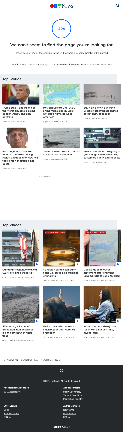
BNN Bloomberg (12, 413)
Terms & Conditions (72, 395)
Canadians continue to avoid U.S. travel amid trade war (19, 271)
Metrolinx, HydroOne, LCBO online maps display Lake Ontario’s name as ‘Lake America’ (59, 112)
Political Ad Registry (73, 399)
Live (110, 64)
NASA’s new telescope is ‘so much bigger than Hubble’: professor (59, 329)
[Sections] (5, 6)
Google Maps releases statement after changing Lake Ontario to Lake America (102, 272)
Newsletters (46, 360)
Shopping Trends (79, 64)
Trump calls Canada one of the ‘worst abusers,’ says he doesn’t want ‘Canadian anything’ (18, 112)
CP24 (6, 410)
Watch (32, 64)
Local (13, 64)
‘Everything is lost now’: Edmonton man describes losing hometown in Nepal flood (17, 331)
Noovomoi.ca (69, 413)
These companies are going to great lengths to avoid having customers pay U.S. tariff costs (102, 154)
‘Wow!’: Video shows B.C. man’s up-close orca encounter (61, 153)
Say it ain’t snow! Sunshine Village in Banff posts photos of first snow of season (101, 110)
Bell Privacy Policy (72, 391)
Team (57, 360)
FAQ (36, 360)
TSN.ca (7, 417)
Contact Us (26, 360)
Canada (22, 64)
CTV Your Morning (59, 64)
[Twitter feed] (61, 370)
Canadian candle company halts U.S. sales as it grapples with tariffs (60, 272)
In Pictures (43, 64)
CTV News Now (98, 64)
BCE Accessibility (12, 391)
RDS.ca (66, 417)
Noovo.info (68, 410)
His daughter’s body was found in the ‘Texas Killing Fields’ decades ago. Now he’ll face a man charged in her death (20, 157)
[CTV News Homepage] (61, 6)
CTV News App (11, 360)
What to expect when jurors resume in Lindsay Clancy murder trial (100, 329)
